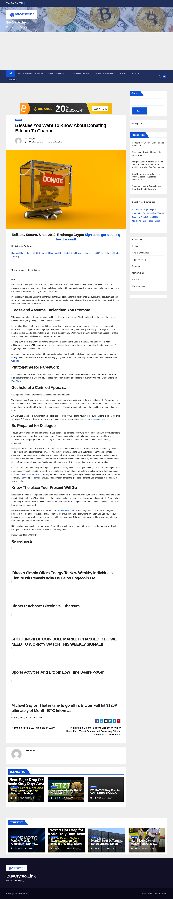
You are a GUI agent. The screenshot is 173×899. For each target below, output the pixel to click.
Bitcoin (18, 120)
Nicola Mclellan (25, 798)
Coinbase (53, 253)
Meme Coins (138, 273)
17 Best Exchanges (105, 73)
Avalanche (137, 239)
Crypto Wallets (80, 73)
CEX (35, 253)
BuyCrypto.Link (16, 22)
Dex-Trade (64, 253)
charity (40, 142)
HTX (95, 253)
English (13, 80)
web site (15, 361)
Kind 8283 (16, 381)
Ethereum (136, 266)
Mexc (100, 253)
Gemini (88, 253)
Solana (135, 280)
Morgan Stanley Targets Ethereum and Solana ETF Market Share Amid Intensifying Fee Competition (148, 164)
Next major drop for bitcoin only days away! (23, 793)
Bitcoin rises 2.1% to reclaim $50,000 (34, 727)
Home (143, 894)
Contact (136, 73)
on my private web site (94, 419)
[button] (160, 76)
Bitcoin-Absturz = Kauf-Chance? (66, 792)
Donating (54, 142)
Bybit (28, 253)
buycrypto (31, 139)
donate (47, 142)
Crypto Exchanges (140, 253)
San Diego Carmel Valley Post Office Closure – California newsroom (146, 177)
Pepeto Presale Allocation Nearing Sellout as (23, 844)
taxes (61, 142)
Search (135, 93)
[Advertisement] (86, 51)
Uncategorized (139, 286)
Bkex (22, 253)
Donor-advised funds (65, 510)
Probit (116, 253)
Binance (15, 253)
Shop (164, 894)
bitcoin (34, 142)
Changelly (43, 253)
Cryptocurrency (57, 73)
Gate (72, 253)
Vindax (14, 256)
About (123, 73)
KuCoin (79, 253)
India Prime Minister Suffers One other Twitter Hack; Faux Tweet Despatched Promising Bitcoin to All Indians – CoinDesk (93, 731)
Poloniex (109, 253)
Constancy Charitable (30, 474)
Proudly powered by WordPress (17, 894)
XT (20, 256)
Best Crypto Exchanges (30, 73)
